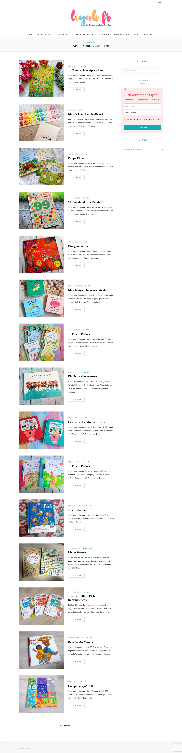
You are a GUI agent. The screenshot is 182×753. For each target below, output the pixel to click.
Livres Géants (77, 552)
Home (30, 34)
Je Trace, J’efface (79, 334)
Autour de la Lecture (126, 34)
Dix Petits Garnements (82, 376)
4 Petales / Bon (86, 548)
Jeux (80, 110)
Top (162, 748)
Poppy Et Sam (77, 158)
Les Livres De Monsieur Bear (87, 422)
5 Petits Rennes (77, 510)
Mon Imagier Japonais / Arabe (87, 290)
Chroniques (63, 34)
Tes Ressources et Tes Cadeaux (93, 34)
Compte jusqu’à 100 (80, 686)
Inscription (142, 128)
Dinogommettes (78, 246)
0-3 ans (88, 286)
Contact (149, 34)
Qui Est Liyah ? (45, 34)
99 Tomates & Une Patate (84, 202)
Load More (65, 725)
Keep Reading (76, 89)
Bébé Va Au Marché (81, 642)
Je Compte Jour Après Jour (85, 70)
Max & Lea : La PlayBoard (85, 114)
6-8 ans (87, 592)
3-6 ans (83, 66)
